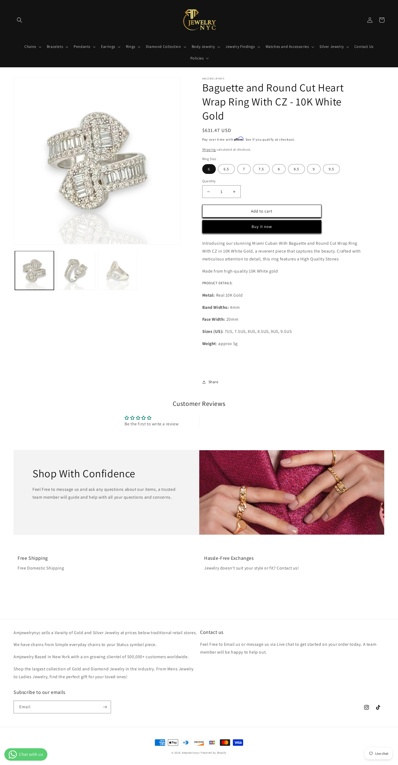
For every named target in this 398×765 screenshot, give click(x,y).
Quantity (209, 181)
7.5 (261, 169)
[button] (19, 20)
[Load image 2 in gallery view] (76, 270)
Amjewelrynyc (191, 752)
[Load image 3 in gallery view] (117, 270)
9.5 (331, 169)
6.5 (226, 169)
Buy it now (262, 226)
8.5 (296, 169)
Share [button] (213, 381)
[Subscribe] (105, 707)
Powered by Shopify (214, 752)
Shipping (209, 149)
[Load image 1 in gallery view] (34, 270)
